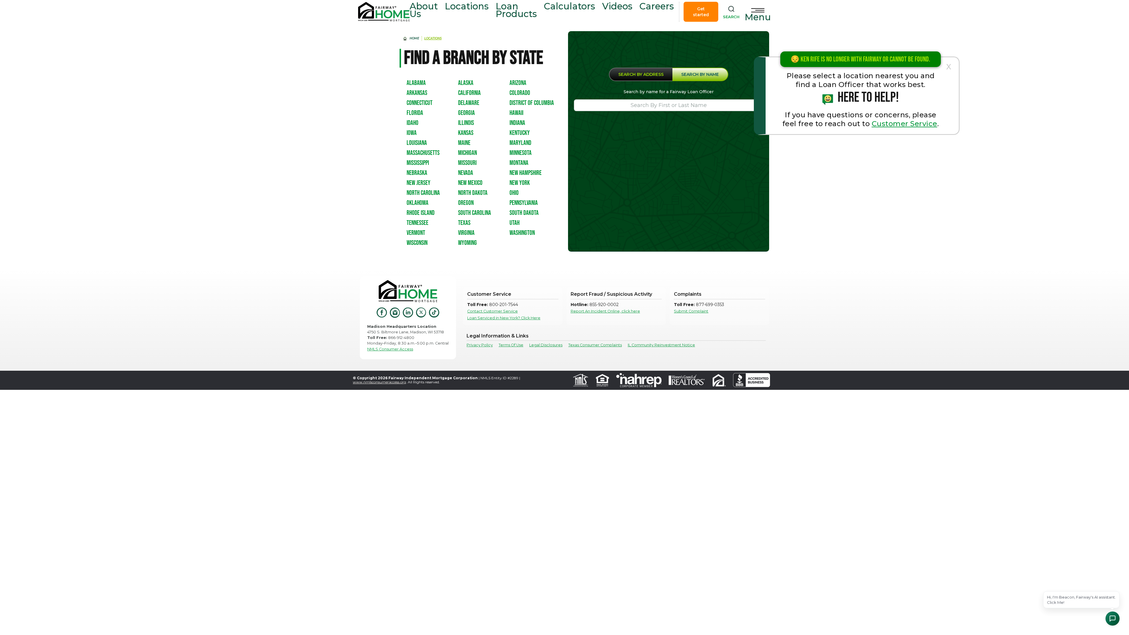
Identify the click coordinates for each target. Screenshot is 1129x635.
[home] (384, 11)
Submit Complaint (691, 311)
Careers (656, 6)
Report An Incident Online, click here (605, 311)
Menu (758, 17)
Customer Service (904, 123)
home (414, 38)
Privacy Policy (480, 345)
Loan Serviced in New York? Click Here (503, 318)
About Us (424, 10)
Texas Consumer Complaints (595, 345)
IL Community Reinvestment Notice (661, 345)
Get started (701, 11)
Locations (467, 6)
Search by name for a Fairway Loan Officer (669, 91)
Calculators (569, 6)
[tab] (640, 74)
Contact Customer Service (492, 311)
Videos (617, 6)
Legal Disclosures (545, 345)
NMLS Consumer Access (390, 349)
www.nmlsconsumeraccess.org (379, 382)
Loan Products (516, 10)
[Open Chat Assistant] (1112, 618)
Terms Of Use (511, 345)
